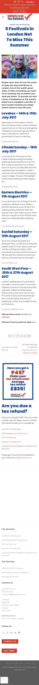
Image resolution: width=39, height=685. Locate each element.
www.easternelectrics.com (13, 226)
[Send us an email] (15, 633)
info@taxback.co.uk (23, 458)
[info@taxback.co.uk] (15, 1)
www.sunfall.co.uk (9, 263)
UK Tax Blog (24, 25)
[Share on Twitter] (17, 336)
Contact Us (29, 663)
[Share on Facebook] (13, 336)
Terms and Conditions (14, 663)
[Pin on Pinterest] (25, 336)
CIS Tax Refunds (9, 438)
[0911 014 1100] (23, 1)
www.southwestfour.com (13, 309)
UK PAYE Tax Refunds (11, 429)
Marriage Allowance (10, 577)
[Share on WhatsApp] (9, 336)
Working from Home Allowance (15, 573)
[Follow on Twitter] (11, 633)
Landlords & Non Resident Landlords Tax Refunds (19, 447)
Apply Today (19, 11)
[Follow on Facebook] (3, 633)
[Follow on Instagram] (7, 633)
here (34, 322)
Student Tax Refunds (11, 442)
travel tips (14, 25)
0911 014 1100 (7, 592)
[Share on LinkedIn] (29, 336)
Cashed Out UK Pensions (12, 568)
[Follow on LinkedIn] (19, 633)
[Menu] (3, 17)
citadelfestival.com (10, 187)
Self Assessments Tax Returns (14, 433)
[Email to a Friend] (21, 336)
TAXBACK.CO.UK (14, 667)
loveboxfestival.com (10, 141)
